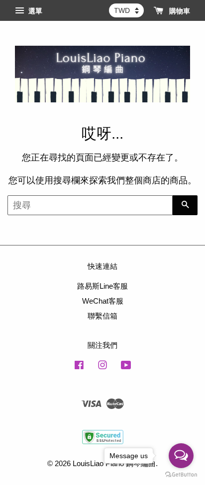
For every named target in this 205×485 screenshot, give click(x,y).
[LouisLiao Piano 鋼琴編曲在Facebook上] (79, 366)
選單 (34, 11)
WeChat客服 (102, 301)
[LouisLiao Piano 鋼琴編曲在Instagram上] (102, 366)
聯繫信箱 (102, 316)
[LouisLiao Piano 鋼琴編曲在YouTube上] (126, 366)
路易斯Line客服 (102, 286)
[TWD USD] (126, 10)
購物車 (178, 11)
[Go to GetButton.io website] (181, 475)
